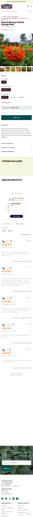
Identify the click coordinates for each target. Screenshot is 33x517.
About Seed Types (6, 102)
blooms (10, 230)
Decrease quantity (4, 112)
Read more (4, 137)
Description (4, 125)
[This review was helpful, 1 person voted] (27, 343)
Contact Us (21, 514)
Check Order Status (23, 512)
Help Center (21, 505)
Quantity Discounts (7, 143)
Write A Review (16, 216)
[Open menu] (31, 6)
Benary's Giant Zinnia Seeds (8, 18)
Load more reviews (16, 374)
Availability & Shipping (8, 147)
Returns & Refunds (23, 510)
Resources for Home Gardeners (6, 512)
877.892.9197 (7, 484)
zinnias (4, 230)
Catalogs (3, 505)
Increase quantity (18, 112)
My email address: (7, 459)
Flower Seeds (6, 16)
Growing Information (7, 151)
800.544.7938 (8, 482)
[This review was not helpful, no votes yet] (29, 261)
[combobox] (15, 11)
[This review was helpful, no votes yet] (27, 261)
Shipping (20, 508)
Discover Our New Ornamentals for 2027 (16, 1)
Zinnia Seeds (14, 16)
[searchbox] (9, 223)
